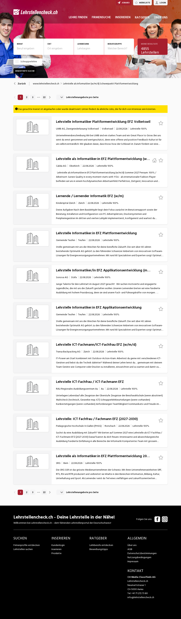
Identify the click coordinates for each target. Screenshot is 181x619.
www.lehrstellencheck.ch (46, 83)
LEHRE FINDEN (78, 17)
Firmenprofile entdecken (26, 545)
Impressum (132, 561)
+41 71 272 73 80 (140, 593)
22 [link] (44, 97)
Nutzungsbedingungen (139, 557)
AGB (129, 549)
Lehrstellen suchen (23, 549)
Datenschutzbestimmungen (142, 553)
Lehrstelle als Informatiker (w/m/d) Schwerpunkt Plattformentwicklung (100, 83)
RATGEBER (142, 17)
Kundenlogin (58, 545)
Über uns (131, 545)
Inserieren (56, 549)
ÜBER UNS (161, 17)
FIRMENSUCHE (101, 17)
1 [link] (20, 97)
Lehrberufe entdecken (101, 545)
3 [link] (32, 97)
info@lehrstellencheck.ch (140, 597)
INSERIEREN (122, 17)
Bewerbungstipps (98, 549)
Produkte (56, 553)
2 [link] (26, 97)
